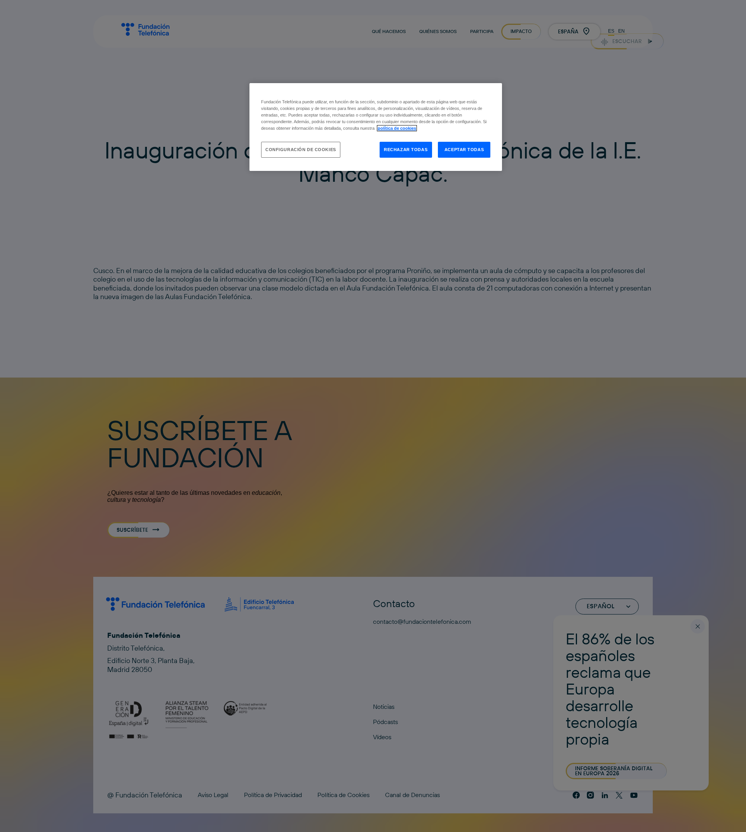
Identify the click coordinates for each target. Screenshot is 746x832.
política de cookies (397, 128)
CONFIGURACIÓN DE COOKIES (300, 149)
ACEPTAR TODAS (464, 149)
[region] (375, 127)
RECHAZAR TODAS (405, 149)
